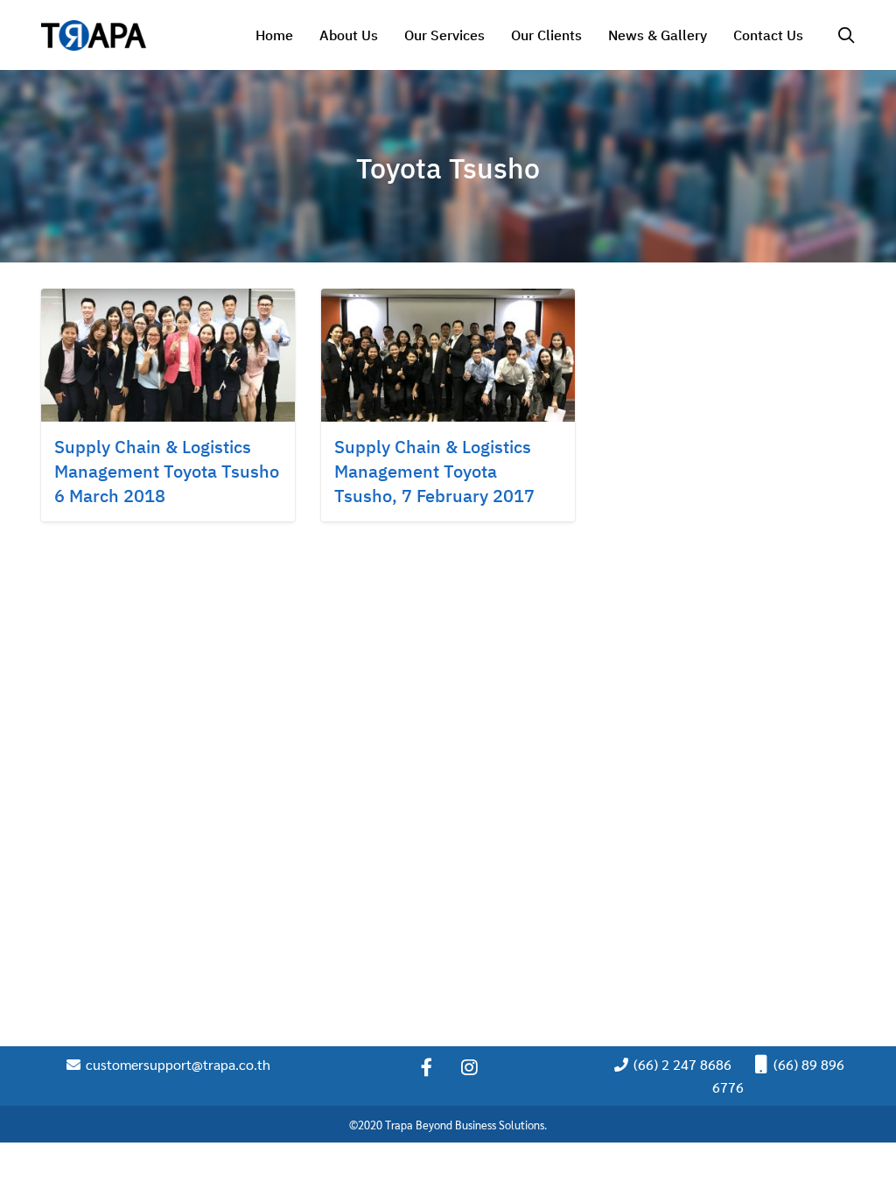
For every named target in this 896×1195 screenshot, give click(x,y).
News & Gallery (657, 35)
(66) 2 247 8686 (681, 1064)
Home (274, 35)
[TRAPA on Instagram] (469, 1067)
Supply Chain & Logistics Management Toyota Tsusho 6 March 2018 (166, 471)
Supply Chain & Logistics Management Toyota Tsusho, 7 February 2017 (434, 471)
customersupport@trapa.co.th (176, 1064)
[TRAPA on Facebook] (426, 1067)
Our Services (444, 35)
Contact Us (768, 35)
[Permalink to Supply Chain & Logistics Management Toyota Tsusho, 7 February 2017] (448, 353)
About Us (348, 35)
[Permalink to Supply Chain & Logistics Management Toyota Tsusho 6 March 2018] (168, 353)
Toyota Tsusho (448, 168)
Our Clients (546, 35)
